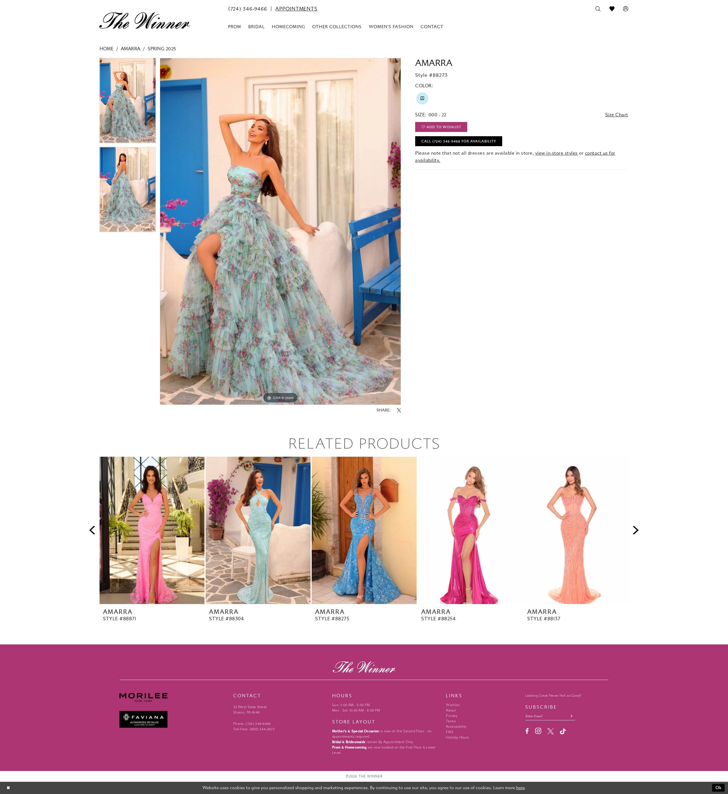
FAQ (449, 732)
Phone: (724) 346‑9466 (252, 724)
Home (106, 48)
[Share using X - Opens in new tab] (399, 410)
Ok (718, 787)
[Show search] (598, 9)
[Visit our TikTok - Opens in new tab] (563, 731)
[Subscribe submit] (571, 716)
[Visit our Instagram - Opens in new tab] (538, 731)
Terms (451, 721)
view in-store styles (556, 153)
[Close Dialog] (8, 788)
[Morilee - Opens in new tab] (173, 697)
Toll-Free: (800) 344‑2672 (253, 729)
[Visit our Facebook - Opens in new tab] (527, 731)
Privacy (451, 716)
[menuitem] (247, 9)
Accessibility (456, 727)
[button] (626, 9)
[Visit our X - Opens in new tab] (550, 731)
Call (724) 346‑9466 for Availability (458, 141)
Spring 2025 (162, 48)
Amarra (130, 48)
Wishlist (452, 705)
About (451, 710)
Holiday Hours (457, 737)
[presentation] (152, 530)
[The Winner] (144, 20)
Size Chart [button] (616, 114)
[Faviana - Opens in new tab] (173, 719)
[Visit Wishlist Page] (612, 9)
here (520, 787)
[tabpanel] (128, 102)
